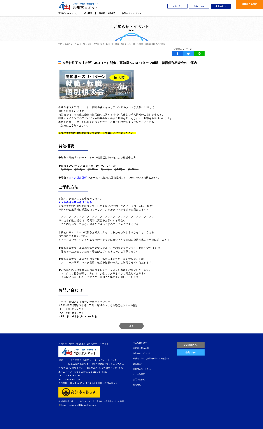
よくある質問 (139, 374)
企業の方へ (221, 6)
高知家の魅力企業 (141, 348)
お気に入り (177, 6)
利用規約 (137, 385)
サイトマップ (84, 401)
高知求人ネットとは (142, 369)
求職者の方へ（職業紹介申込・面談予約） (152, 358)
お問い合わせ (139, 379)
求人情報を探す (140, 343)
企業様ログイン (190, 345)
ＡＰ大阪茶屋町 (78, 177)
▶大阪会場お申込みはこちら (75, 202)
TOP (60, 44)
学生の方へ (199, 6)
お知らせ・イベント (142, 353)
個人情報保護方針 (65, 401)
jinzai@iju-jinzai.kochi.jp (82, 316)
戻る (131, 326)
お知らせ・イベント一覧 (75, 44)
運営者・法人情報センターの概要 (110, 401)
